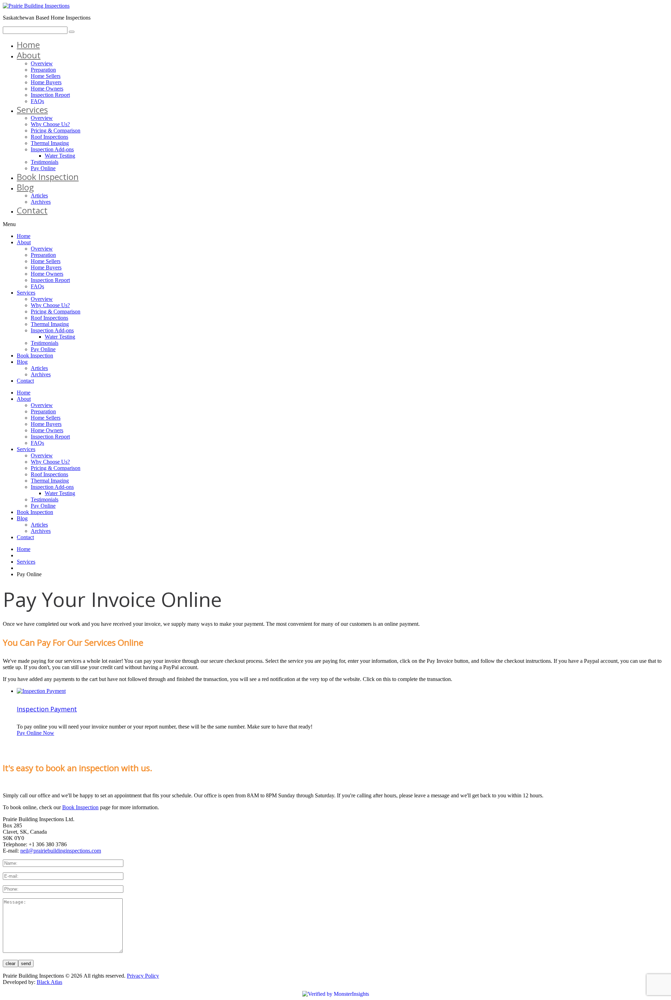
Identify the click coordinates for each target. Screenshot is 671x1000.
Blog (25, 187)
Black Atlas (49, 982)
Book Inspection (48, 176)
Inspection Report (50, 95)
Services (32, 109)
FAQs (37, 101)
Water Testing (60, 156)
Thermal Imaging (50, 143)
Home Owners (47, 89)
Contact (32, 210)
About (29, 55)
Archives (41, 202)
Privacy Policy (143, 976)
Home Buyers (46, 82)
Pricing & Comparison (55, 130)
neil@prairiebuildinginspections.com (60, 851)
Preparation (43, 70)
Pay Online (43, 168)
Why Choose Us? (50, 124)
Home (28, 44)
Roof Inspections (49, 137)
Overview (42, 63)
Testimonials (44, 162)
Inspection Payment (47, 709)
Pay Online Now (35, 733)
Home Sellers (45, 76)
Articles (39, 195)
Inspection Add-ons (52, 149)
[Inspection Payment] (41, 691)
